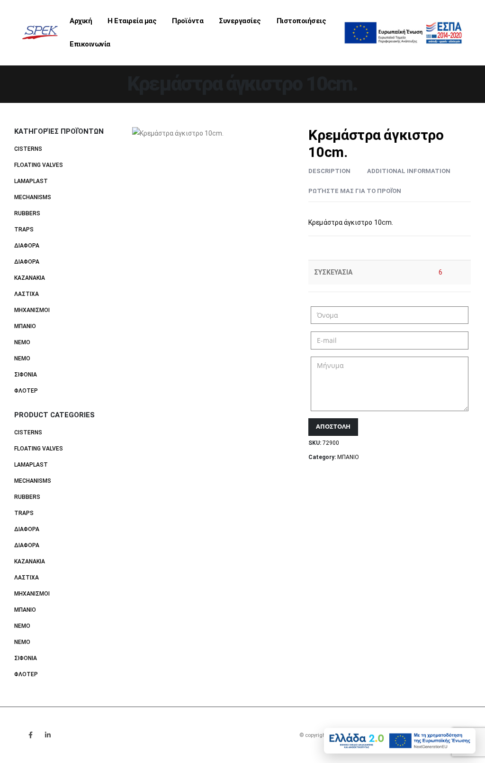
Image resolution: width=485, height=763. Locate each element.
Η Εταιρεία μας (132, 21)
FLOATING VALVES (38, 165)
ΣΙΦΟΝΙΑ (25, 374)
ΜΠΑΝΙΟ (348, 457)
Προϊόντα (187, 21)
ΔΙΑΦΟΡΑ (26, 245)
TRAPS (24, 229)
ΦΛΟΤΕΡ (26, 390)
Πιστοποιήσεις (301, 21)
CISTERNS (28, 149)
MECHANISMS (32, 197)
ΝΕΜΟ (22, 342)
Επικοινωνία (90, 44)
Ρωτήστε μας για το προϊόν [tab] (354, 190)
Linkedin (48, 735)
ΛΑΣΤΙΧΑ (26, 294)
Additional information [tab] (408, 171)
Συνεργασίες (240, 21)
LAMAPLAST (31, 181)
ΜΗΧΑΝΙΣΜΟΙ (32, 310)
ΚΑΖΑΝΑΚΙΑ (29, 278)
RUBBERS (27, 213)
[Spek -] (42, 32)
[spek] (403, 32)
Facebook (30, 735)
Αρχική (81, 21)
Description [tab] (329, 171)
